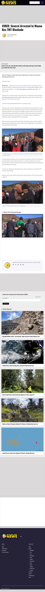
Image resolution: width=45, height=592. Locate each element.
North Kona (32, 561)
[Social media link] (13, 264)
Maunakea (32, 555)
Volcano (31, 570)
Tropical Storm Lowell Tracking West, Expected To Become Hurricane (18, 366)
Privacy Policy (4, 548)
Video (30, 577)
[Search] (42, 2)
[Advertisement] (22, 14)
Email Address (6, 298)
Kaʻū (31, 554)
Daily (29, 546)
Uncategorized (31, 575)
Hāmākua (32, 550)
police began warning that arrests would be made (13, 97)
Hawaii (30, 548)
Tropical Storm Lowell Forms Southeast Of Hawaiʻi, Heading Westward (18, 453)
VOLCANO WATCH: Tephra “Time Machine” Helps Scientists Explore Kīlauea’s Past (21, 336)
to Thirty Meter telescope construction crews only (26, 89)
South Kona (32, 568)
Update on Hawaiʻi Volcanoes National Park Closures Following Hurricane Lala (20, 424)
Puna (31, 563)
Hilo (30, 552)
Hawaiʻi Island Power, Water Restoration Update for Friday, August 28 (18, 395)
